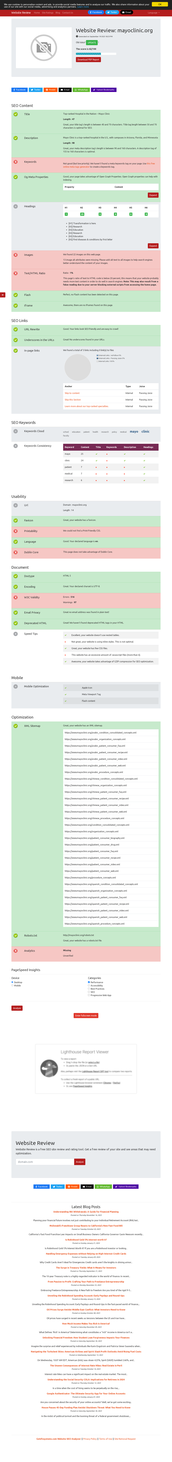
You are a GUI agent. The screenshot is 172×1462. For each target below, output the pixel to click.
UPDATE (92, 42)
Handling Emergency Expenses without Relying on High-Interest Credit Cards (86, 1253)
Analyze (17, 1008)
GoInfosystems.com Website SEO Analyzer (58, 1439)
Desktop (18, 982)
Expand (153, 195)
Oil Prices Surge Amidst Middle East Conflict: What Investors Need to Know (86, 1309)
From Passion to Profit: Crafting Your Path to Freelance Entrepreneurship (86, 1281)
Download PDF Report (88, 59)
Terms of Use (105, 1439)
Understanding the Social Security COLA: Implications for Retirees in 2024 (86, 1379)
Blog (58, 12)
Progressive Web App (101, 995)
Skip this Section (73, 399)
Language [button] (153, 12)
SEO (93, 992)
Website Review (21, 12)
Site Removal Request (125, 1439)
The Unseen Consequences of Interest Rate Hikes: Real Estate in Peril (86, 1365)
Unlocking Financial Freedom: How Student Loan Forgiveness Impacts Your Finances (86, 1337)
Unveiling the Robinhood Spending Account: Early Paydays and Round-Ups (86, 1295)
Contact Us (67, 12)
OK (160, 4)
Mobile (17, 985)
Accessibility (97, 985)
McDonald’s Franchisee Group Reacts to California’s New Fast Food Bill (86, 1226)
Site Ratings (47, 12)
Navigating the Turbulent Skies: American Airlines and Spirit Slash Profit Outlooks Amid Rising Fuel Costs (86, 1351)
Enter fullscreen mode (86, 1015)
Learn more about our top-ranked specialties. (87, 406)
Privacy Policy (90, 1439)
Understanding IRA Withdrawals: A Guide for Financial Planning (86, 1212)
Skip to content (72, 393)
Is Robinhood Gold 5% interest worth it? (86, 1240)
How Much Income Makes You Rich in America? (86, 1323)
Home (37, 12)
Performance (97, 982)
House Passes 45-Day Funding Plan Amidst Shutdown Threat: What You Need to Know (86, 1407)
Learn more (83, 6)
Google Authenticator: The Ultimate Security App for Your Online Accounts (86, 1393)
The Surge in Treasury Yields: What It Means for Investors (86, 1267)
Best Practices (97, 989)
